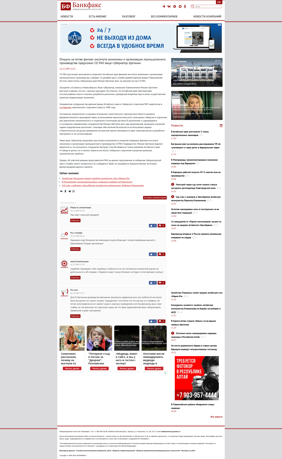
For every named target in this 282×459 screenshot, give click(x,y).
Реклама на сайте (188, 451)
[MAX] (180, 6)
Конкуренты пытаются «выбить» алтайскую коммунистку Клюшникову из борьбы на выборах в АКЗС (196, 309)
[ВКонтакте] (169, 6)
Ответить (75, 220)
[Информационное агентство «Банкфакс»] (85, 6)
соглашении (65, 107)
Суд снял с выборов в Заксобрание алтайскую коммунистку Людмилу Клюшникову (103, 185)
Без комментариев (164, 16)
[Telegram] (164, 6)
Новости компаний (207, 16)
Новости (67, 16)
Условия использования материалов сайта (93, 451)
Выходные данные (67, 451)
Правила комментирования (124, 451)
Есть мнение (97, 16)
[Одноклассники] (185, 6)
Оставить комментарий (155, 197)
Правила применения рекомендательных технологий (158, 451)
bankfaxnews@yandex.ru (170, 431)
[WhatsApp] (73, 191)
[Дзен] (175, 6)
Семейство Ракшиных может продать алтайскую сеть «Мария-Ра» (96, 178)
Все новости (217, 416)
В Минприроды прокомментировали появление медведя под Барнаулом (97, 181)
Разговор (128, 16)
